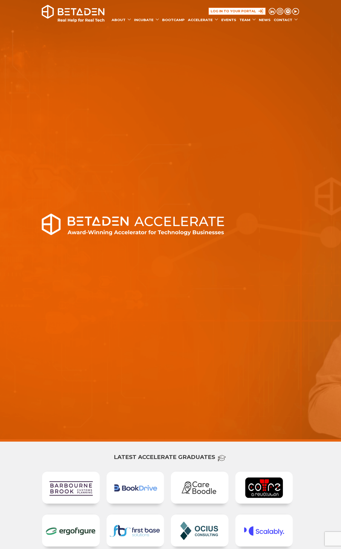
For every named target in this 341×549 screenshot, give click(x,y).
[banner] (73, 13)
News (264, 20)
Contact (283, 20)
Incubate (144, 20)
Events (228, 20)
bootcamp (173, 20)
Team (245, 20)
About (119, 20)
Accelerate (201, 20)
